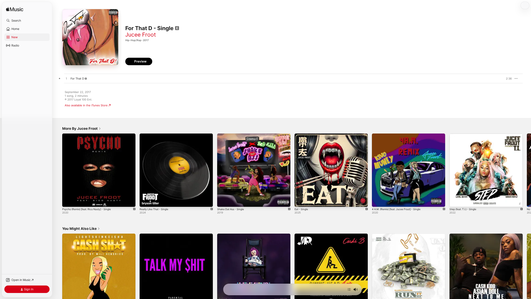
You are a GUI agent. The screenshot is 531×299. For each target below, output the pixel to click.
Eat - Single (302, 135)
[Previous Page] (58, 170)
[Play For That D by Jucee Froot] (66, 79)
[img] (14, 9)
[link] (81, 128)
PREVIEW (507, 78)
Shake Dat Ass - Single (232, 135)
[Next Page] (527, 170)
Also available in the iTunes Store (86, 105)
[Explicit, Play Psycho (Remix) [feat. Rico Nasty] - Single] (67, 202)
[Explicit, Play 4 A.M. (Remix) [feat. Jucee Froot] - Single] (377, 202)
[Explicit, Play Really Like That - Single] (145, 202)
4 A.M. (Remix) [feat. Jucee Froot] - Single (399, 135)
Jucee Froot (140, 34)
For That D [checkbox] (77, 78)
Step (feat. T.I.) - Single (464, 135)
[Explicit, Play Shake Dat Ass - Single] (222, 202)
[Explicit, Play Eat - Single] (300, 202)
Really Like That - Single (155, 135)
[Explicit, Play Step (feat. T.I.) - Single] (455, 202)
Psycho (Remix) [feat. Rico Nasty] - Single (89, 135)
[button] (27, 20)
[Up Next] (349, 289)
